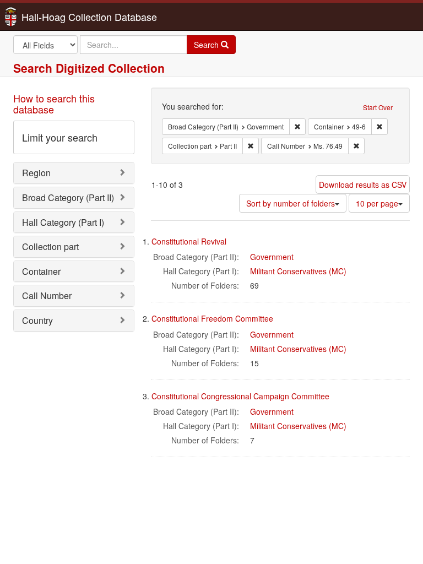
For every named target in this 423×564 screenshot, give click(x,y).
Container (41, 271)
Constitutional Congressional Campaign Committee (240, 396)
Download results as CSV (362, 184)
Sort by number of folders (290, 203)
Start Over (378, 107)
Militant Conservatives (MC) (298, 270)
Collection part (50, 246)
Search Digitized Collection (89, 67)
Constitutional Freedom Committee (212, 318)
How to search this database (54, 103)
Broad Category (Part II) (68, 197)
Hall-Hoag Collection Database (54, 16)
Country (37, 320)
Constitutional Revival (188, 241)
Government (272, 256)
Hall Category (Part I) (63, 222)
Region (36, 172)
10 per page (377, 203)
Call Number (47, 295)
